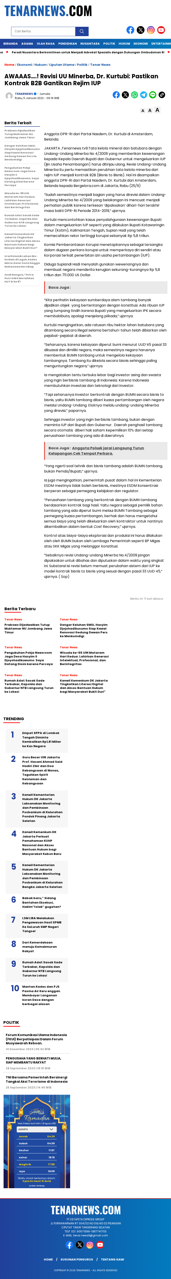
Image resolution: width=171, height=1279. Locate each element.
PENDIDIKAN (67, 43)
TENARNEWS (24, 94)
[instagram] (151, 33)
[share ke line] (153, 97)
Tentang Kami (112, 1259)
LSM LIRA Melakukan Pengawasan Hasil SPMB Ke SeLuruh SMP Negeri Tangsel (41, 924)
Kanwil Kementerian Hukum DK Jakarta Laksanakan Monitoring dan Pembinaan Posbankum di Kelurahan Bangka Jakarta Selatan (42, 876)
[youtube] (162, 33)
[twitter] (141, 33)
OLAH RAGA (46, 43)
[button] (143, 110)
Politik (82, 64)
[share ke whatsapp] (135, 97)
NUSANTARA (90, 43)
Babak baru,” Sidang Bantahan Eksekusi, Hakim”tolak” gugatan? (41, 902)
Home (48, 1259)
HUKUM (124, 43)
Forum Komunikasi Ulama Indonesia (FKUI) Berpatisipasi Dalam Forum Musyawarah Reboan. (36, 1039)
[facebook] (131, 33)
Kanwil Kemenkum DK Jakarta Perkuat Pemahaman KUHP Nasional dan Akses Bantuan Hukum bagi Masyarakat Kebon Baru (41, 843)
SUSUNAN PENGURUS (77, 1259)
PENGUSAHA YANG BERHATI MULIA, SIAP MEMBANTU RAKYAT (33, 1060)
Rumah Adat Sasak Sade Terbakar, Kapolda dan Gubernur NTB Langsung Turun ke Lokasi (42, 969)
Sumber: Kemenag (36, 1186)
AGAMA (27, 43)
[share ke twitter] (126, 97)
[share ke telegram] (144, 97)
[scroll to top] (162, 1272)
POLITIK (109, 43)
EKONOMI (141, 43)
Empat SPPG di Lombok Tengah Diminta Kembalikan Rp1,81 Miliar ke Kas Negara (41, 739)
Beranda (10, 43)
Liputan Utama (61, 64)
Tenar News (100, 64)
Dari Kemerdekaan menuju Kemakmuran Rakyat (39, 946)
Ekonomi (24, 64)
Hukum (41, 64)
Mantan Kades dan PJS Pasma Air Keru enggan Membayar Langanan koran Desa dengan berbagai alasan (41, 995)
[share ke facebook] (117, 97)
